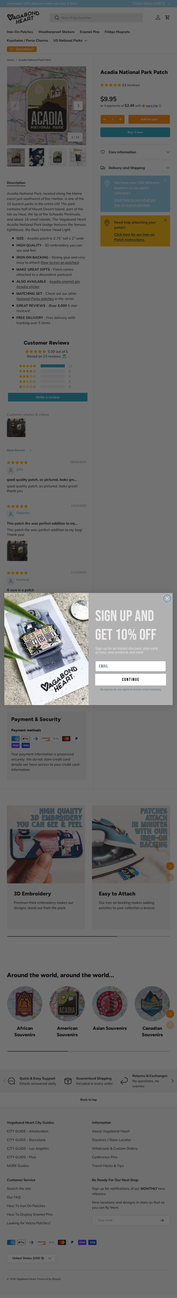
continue (130, 679)
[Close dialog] (167, 598)
